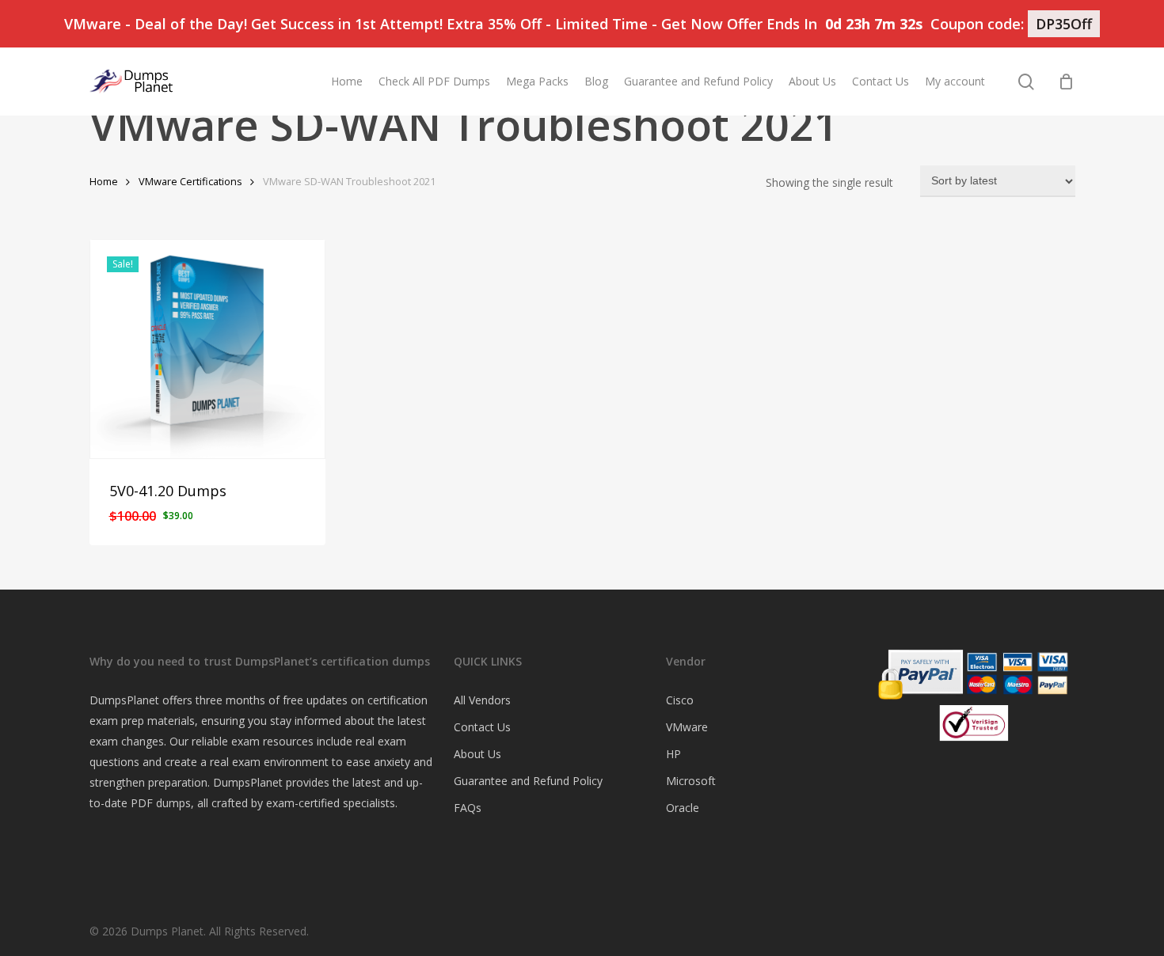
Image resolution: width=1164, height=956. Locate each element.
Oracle (682, 807)
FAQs (467, 807)
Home (103, 181)
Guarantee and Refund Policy (528, 780)
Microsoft (691, 780)
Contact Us (482, 726)
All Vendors (482, 700)
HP (673, 753)
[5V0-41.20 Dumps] (207, 349)
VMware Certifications (190, 181)
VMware (687, 726)
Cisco (680, 700)
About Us (477, 753)
